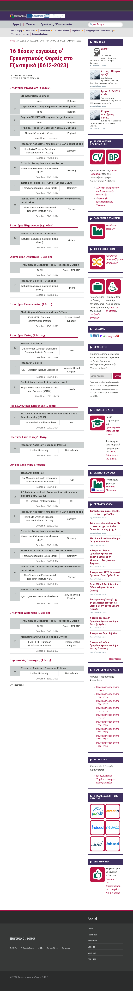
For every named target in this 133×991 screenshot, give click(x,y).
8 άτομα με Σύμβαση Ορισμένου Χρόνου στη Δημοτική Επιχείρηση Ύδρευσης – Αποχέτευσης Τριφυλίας (102, 556)
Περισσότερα (115, 659)
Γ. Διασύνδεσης (27, 948)
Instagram (92, 940)
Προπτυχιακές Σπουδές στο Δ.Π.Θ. (113, 431)
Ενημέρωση (76, 31)
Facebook (92, 935)
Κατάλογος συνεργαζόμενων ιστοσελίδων (115, 259)
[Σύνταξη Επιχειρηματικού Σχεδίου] (113, 163)
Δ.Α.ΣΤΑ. (13, 948)
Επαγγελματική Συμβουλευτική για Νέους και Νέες (105, 779)
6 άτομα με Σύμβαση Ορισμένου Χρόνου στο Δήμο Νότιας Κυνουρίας (104, 645)
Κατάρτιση (30, 31)
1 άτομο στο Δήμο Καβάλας (103, 633)
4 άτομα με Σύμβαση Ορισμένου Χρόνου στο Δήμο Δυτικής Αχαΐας (104, 621)
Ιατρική (26, 34)
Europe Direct (52, 948)
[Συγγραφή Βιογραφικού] (97, 163)
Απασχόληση (16, 31)
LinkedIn (91, 947)
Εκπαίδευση (45, 31)
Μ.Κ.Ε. (40, 948)
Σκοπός (30, 24)
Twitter (90, 928)
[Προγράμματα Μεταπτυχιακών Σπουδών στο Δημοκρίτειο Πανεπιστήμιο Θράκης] (97, 429)
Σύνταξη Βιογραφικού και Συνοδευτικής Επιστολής (107, 191)
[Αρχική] (37, 17)
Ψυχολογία (15, 34)
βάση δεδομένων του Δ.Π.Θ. (112, 455)
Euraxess (66, 948)
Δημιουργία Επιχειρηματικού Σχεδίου (104, 201)
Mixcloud (92, 953)
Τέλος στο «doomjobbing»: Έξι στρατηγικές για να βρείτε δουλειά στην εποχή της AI (105, 526)
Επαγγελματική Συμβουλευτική (99, 31)
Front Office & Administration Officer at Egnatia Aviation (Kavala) (104, 587)
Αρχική (16, 24)
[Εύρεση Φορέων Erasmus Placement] (97, 492)
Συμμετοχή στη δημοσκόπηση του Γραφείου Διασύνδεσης (113, 886)
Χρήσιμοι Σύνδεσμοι (40, 34)
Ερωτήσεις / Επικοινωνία (56, 24)
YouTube (92, 959)
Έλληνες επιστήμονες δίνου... (107, 114)
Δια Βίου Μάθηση (61, 31)
